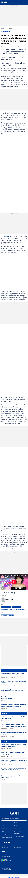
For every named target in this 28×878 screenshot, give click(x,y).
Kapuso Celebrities (6, 609)
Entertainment (9, 28)
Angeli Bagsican (18, 46)
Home (2, 28)
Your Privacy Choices (16, 877)
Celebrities (3, 692)
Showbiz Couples (5, 606)
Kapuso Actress (16, 606)
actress (6, 236)
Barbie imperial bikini (7, 615)
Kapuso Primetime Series (19, 609)
